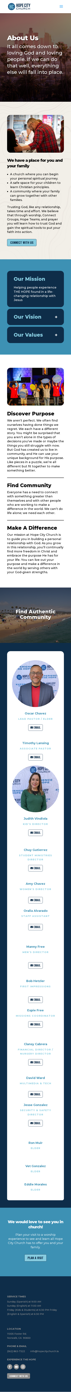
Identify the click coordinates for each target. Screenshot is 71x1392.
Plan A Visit (35, 1258)
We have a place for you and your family (35, 163)
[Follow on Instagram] (23, 1366)
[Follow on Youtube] (16, 1366)
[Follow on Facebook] (9, 1366)
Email (37, 727)
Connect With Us (21, 242)
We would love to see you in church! (35, 1224)
